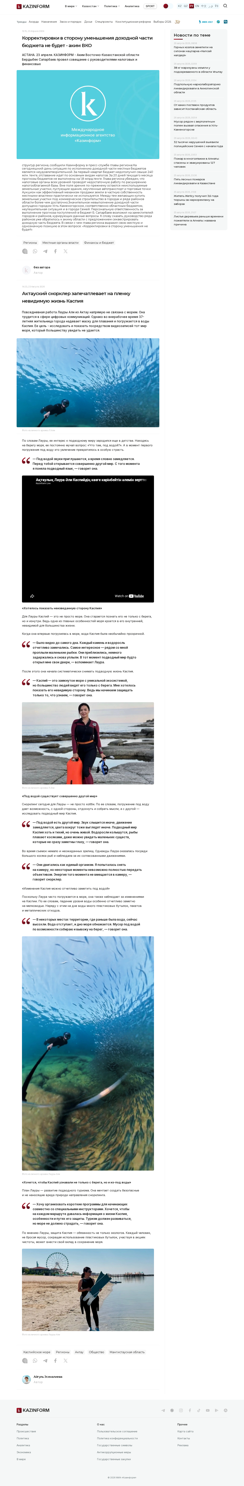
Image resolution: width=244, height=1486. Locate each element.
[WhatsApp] (35, 251)
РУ (191, 6)
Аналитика (132, 6)
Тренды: (22, 21)
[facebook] (190, 1410)
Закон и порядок (71, 21)
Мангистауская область (127, 1352)
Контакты (183, 1438)
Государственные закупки (114, 1459)
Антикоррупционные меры (114, 1452)
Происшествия (26, 1431)
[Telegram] (45, 251)
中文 (203, 6)
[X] (65, 251)
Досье (88, 21)
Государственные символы (114, 1445)
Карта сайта (185, 1431)
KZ (180, 6)
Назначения (49, 21)
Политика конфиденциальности (117, 1438)
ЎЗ (216, 6)
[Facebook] (55, 251)
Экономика (24, 1452)
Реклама (182, 1445)
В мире (21, 1459)
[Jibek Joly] (207, 22)
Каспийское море (36, 1352)
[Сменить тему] (168, 6)
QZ (186, 6)
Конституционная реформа (133, 21)
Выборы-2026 (162, 21)
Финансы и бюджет (99, 242)
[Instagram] (25, 251)
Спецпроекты (104, 21)
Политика (23, 1438)
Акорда (33, 21)
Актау (79, 1352)
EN (197, 6)
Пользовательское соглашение (117, 1431)
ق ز (211, 6)
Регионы (30, 242)
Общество (96, 1352)
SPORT (150, 6)
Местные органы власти (61, 242)
